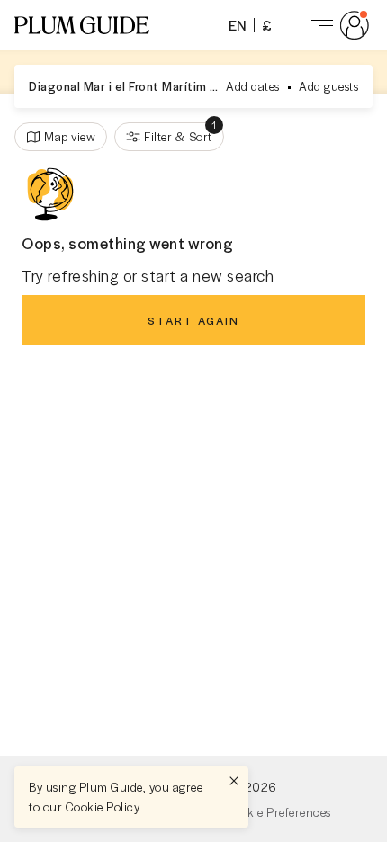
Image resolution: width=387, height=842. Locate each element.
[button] (81, 25)
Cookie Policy (103, 806)
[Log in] (337, 25)
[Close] (234, 780)
